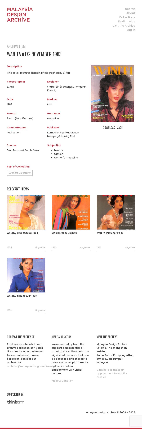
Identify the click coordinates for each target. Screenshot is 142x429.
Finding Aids (126, 21)
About (130, 13)
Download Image (112, 127)
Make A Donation (62, 380)
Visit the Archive (124, 26)
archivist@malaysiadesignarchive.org (31, 366)
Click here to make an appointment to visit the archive (112, 373)
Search (130, 9)
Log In (131, 30)
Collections (127, 17)
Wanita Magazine (20, 172)
